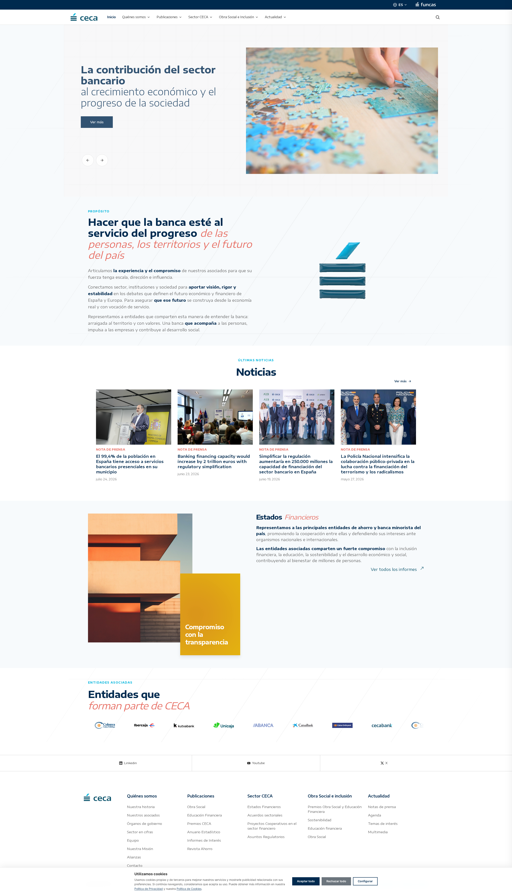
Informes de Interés (204, 840)
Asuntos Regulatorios (266, 836)
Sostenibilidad (319, 820)
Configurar (365, 881)
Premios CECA (199, 823)
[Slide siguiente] (102, 160)
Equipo (133, 840)
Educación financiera (325, 828)
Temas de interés (383, 823)
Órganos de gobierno (144, 823)
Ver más (400, 381)
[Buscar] (438, 17)
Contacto (134, 865)
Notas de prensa (382, 806)
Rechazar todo (336, 881)
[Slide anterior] (88, 160)
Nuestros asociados (143, 815)
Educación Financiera (204, 815)
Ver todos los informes (394, 569)
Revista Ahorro (199, 848)
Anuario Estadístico (203, 832)
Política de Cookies (189, 888)
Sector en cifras (140, 832)
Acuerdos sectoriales (264, 815)
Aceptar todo (306, 881)
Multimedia (378, 832)
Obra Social (196, 806)
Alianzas (134, 857)
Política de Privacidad (148, 888)
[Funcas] (426, 5)
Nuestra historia (141, 806)
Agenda (374, 815)
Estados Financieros (264, 806)
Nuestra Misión (140, 848)
